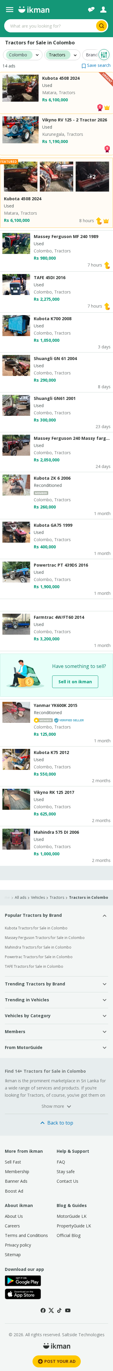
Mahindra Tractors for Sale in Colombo (38, 947)
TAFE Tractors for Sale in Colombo (34, 966)
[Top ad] (99, 107)
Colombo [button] (18, 55)
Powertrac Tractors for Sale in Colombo (39, 956)
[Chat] (91, 9)
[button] (96, 65)
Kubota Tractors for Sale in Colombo (36, 928)
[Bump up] (98, 220)
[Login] (103, 9)
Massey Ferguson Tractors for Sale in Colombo (45, 937)
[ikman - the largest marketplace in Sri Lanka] (33, 9)
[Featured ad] (107, 107)
